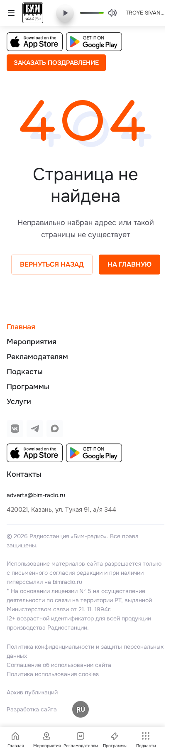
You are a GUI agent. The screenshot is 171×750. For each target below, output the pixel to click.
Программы (28, 386)
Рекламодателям (37, 356)
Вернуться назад (52, 264)
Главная (21, 326)
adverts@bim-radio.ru (36, 495)
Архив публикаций (32, 692)
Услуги (19, 401)
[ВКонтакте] (15, 428)
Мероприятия (31, 341)
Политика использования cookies (53, 674)
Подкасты (25, 371)
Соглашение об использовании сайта (59, 665)
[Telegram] (35, 428)
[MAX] (54, 428)
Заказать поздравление (56, 63)
